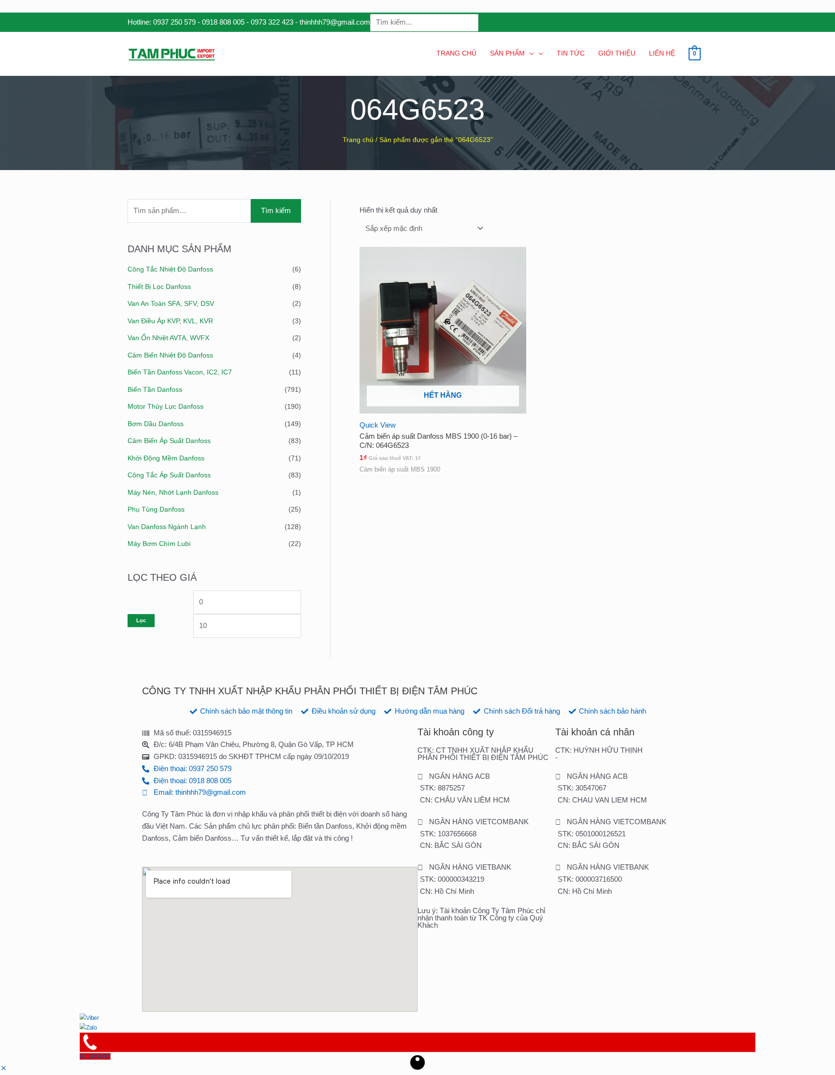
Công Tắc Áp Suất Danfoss (169, 475)
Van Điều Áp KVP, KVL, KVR (170, 321)
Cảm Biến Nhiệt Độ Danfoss (170, 355)
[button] (3, 1068)
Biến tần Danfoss (155, 389)
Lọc (141, 620)
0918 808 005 (223, 22)
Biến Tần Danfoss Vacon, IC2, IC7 (180, 372)
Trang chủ (358, 139)
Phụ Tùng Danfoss (156, 509)
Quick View (378, 425)
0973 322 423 (272, 22)
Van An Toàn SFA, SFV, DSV (171, 303)
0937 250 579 (174, 22)
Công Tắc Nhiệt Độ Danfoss (170, 269)
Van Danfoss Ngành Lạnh (167, 526)
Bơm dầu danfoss (156, 424)
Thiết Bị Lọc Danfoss (159, 286)
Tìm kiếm (276, 210)
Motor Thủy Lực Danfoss (165, 406)
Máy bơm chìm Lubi (159, 543)
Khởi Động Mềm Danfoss (166, 458)
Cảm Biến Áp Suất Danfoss (169, 440)
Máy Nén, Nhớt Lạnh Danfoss (173, 492)
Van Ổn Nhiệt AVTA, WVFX (168, 338)
